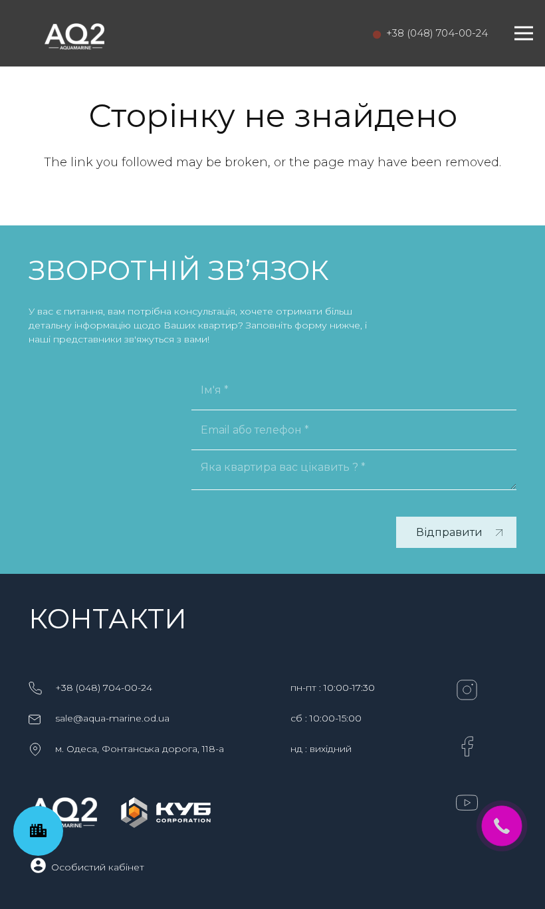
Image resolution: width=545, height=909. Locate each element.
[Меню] (524, 33)
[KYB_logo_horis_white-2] (166, 812)
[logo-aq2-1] (74, 33)
